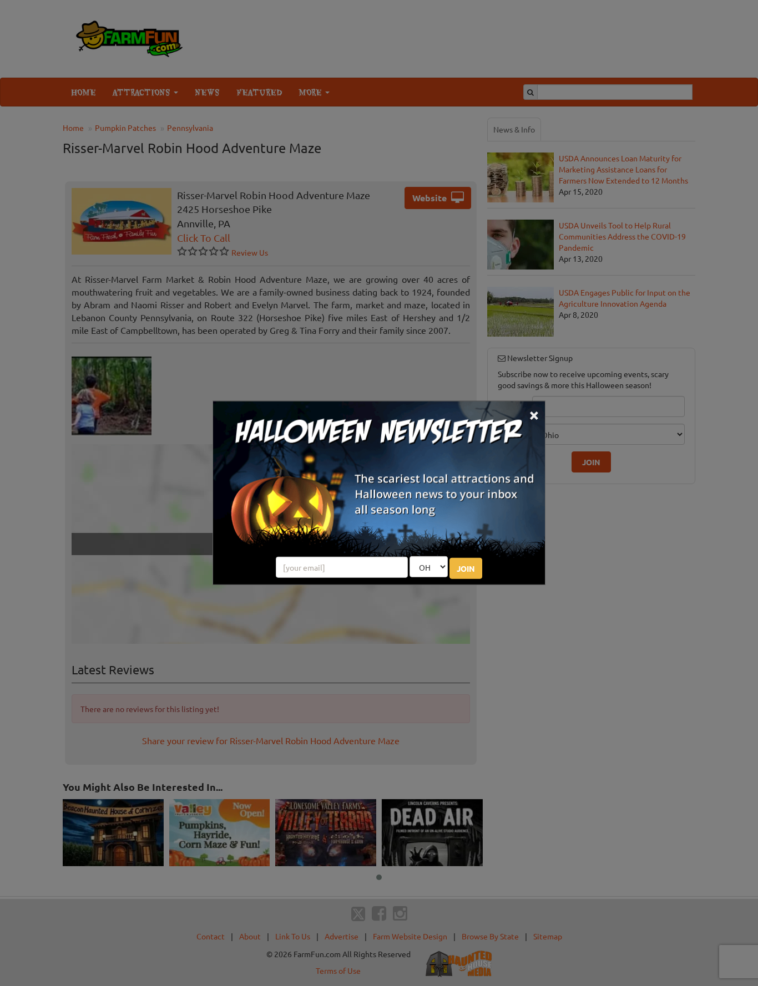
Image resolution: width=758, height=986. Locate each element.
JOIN (466, 568)
